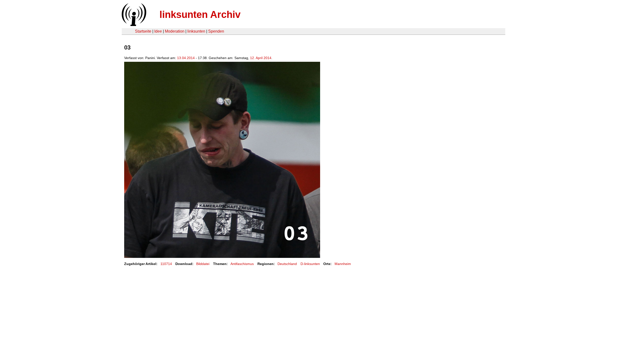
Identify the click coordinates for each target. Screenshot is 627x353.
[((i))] (133, 25)
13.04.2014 (186, 58)
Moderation (174, 31)
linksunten (196, 31)
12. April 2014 (260, 58)
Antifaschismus (242, 264)
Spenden (216, 31)
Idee (158, 31)
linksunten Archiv (200, 14)
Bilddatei (202, 264)
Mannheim (343, 264)
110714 (166, 264)
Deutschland (287, 264)
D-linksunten (310, 264)
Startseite (143, 31)
